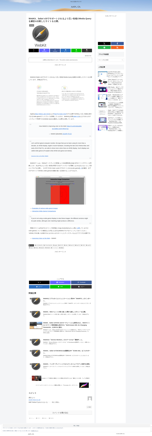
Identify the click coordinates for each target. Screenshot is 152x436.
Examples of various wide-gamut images (45, 208)
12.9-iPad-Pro (39, 245)
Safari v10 (76, 116)
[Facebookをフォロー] (117, 43)
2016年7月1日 (67, 134)
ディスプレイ (55, 247)
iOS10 (83, 245)
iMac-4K (72, 245)
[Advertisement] (60, 69)
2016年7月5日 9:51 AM (34, 399)
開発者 (62, 247)
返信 (90, 407)
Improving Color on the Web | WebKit (39, 156)
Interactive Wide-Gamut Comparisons (44, 211)
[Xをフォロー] (104, 43)
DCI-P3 (61, 245)
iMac (66, 245)
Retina (36, 247)
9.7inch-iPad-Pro (48, 245)
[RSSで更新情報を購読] (117, 47)
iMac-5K (78, 245)
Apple (56, 245)
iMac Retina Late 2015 (42, 114)
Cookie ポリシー (34, 430)
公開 (78, 228)
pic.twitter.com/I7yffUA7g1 (60, 129)
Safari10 (42, 247)
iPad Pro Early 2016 (60, 114)
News (31, 247)
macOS (89, 245)
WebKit (31, 245)
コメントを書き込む (60, 413)
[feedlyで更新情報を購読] (104, 47)
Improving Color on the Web (41, 238)
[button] (87, 50)
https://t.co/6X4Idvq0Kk (74, 126)
